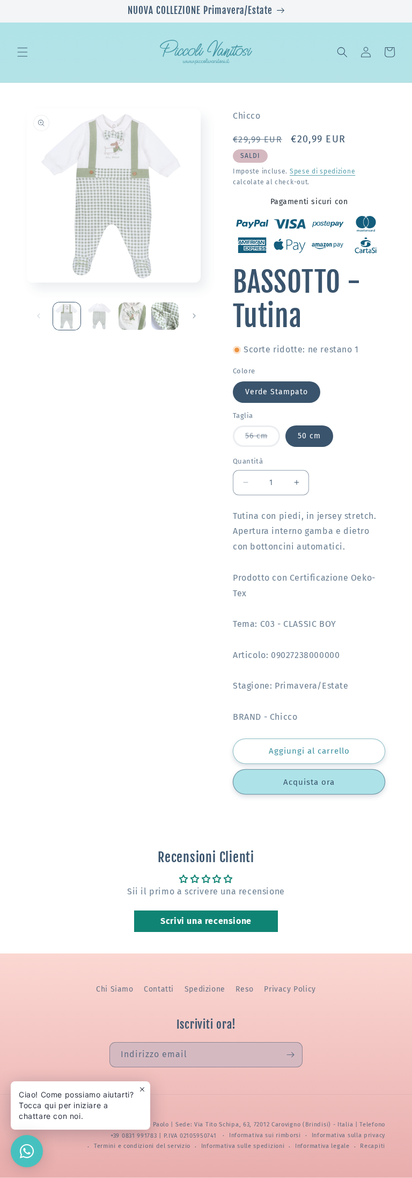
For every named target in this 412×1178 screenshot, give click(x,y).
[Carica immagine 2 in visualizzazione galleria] (99, 316)
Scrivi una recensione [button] (206, 921)
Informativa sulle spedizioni (243, 1146)
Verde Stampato (276, 391)
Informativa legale (322, 1146)
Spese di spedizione (322, 171)
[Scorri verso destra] (194, 316)
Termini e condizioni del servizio (142, 1146)
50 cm (309, 435)
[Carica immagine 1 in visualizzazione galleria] (66, 316)
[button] (22, 52)
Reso (244, 989)
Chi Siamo (114, 989)
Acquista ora (309, 782)
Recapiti (372, 1146)
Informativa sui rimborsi (265, 1135)
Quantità (248, 461)
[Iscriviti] (290, 1054)
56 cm (262, 439)
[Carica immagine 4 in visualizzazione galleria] (165, 316)
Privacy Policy (289, 989)
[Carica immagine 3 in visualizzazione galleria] (132, 316)
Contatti (159, 989)
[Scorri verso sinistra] (38, 316)
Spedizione (205, 989)
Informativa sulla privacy (349, 1135)
